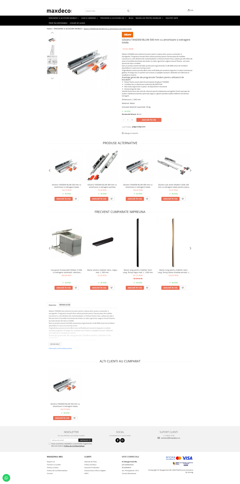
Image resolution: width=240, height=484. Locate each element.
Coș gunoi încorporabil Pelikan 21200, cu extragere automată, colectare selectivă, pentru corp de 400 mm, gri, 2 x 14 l (66, 271)
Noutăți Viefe (172, 18)
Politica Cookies (52, 467)
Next (52, 78)
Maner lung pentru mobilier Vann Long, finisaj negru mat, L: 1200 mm (138, 271)
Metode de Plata (90, 462)
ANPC (86, 473)
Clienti (87, 456)
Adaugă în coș (149, 120)
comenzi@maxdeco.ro (170, 438)
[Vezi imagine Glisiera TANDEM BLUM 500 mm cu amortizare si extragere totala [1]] (52, 50)
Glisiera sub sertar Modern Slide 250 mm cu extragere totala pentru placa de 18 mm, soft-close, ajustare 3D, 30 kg (173, 185)
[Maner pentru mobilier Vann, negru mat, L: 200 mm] (102, 242)
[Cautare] (128, 11)
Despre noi (51, 462)
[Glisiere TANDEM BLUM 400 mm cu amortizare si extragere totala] (137, 165)
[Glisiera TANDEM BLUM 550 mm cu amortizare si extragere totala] (66, 165)
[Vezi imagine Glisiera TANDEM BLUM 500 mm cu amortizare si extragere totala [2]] (52, 60)
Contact (50, 473)
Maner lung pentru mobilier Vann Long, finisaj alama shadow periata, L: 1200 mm (173, 271)
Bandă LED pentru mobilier (149, 18)
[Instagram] (122, 440)
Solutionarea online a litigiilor (95, 470)
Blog (131, 18)
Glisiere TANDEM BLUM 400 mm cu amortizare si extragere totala (137, 185)
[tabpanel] (88, 61)
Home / (50, 28)
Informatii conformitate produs (60, 348)
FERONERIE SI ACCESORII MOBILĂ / (68, 28)
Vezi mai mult (55, 344)
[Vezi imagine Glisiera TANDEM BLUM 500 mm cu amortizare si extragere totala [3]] (52, 70)
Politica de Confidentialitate (74, 446)
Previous (52, 33)
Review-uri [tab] (65, 305)
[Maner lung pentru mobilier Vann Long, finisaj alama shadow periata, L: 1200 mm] (173, 243)
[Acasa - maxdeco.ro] (59, 11)
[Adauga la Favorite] (76, 199)
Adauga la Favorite (131, 133)
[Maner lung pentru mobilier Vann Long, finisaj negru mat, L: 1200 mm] (137, 243)
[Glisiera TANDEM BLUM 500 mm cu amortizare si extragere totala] (88, 61)
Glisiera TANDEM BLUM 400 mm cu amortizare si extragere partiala (102, 185)
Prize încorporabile (58, 23)
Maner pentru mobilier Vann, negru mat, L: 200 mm (102, 271)
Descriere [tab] (52, 305)
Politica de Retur (90, 465)
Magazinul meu (55, 456)
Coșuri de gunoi (77, 23)
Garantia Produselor (91, 467)
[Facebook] (118, 440)
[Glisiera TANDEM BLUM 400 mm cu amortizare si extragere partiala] (102, 165)
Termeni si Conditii (54, 465)
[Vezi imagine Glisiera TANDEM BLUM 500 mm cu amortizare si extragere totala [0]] (52, 39)
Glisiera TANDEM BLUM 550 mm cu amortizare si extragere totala (66, 185)
